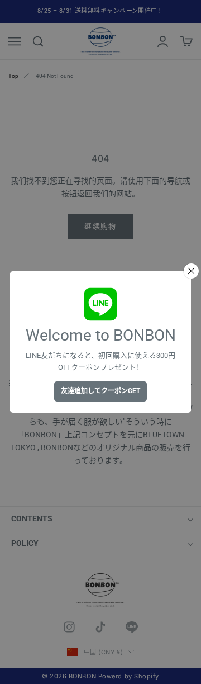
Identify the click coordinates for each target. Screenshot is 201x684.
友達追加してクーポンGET (100, 391)
